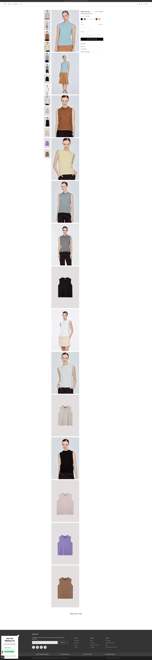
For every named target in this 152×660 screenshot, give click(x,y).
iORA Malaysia (42, 658)
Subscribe (63, 642)
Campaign (92, 647)
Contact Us (76, 642)
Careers (76, 647)
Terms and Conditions (116, 658)
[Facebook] (33, 647)
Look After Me (83, 49)
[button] (5, 4)
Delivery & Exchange (85, 51)
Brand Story (76, 640)
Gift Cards (92, 642)
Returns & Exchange (110, 642)
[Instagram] (37, 647)
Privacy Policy (108, 658)
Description (83, 43)
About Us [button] (76, 638)
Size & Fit (83, 46)
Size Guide (101, 24)
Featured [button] (92, 638)
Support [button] (107, 638)
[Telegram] (45, 647)
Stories (91, 640)
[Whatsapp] (41, 647)
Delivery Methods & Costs (111, 647)
